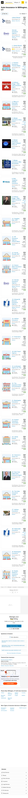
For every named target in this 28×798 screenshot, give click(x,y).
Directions (18, 36)
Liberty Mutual (16, 17)
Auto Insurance (15, 19)
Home (2, 587)
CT (5, 587)
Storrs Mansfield (10, 693)
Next (17, 592)
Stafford (23, 695)
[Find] (22, 2)
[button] (26, 2)
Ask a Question (14, 637)
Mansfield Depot (10, 699)
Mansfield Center (3, 696)
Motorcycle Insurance (16, 662)
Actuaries (12, 710)
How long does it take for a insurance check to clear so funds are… (13, 641)
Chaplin (16, 695)
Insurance (21, 19)
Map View (5, 13)
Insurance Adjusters (12, 708)
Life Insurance (4, 710)
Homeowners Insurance (3, 708)
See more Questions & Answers (14, 653)
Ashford (9, 695)
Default (23, 13)
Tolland (2, 692)
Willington (9, 587)
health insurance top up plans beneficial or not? (11, 650)
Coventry (23, 692)
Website (13, 20)
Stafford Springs (16, 693)
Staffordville (3, 698)
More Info (18, 20)
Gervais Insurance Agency (15, 31)
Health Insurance (22, 707)
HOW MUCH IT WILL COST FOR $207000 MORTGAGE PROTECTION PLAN (13, 646)
